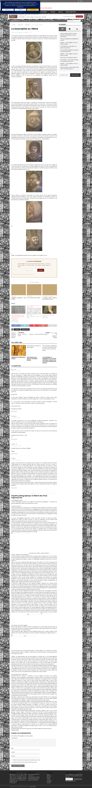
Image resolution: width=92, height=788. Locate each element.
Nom (12, 748)
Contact (60, 12)
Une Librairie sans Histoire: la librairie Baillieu (32, 358)
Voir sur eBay (79, 16)
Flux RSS (74, 781)
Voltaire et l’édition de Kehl (48, 315)
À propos (53, 12)
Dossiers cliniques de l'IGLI (33, 774)
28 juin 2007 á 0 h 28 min (15, 370)
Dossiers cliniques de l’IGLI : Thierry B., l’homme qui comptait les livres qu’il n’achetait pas (68, 35)
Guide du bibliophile (71, 12)
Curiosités (49, 780)
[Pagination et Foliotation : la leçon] (18, 350)
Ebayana (49, 777)
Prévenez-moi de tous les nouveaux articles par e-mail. (25, 762)
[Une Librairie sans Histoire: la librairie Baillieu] (34, 350)
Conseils (48, 782)
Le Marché (17, 329)
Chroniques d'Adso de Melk (34, 777)
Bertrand (13, 369)
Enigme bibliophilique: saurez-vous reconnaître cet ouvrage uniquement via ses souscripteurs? (17, 317)
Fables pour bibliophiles (33, 780)
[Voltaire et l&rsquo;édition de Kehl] (49, 310)
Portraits (20, 24)
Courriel (13, 752)
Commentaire (14, 738)
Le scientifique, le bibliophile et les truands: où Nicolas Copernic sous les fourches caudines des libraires (49, 360)
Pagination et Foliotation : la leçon (18, 357)
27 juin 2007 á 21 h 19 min (16, 460)
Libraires (26, 32)
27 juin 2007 (15, 32)
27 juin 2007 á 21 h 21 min (16, 445)
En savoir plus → (13, 782)
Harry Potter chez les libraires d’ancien (68, 57)
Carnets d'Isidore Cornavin (33, 778)
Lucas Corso (30, 775)
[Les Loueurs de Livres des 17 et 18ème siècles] (34, 311)
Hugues (21, 32)
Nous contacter (69, 781)
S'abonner (41, 270)
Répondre (15, 411)
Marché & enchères (42, 12)
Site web (13, 756)
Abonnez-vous (75, 75)
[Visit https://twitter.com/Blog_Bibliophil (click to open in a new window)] (81, 1)
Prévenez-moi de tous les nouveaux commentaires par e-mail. (26, 760)
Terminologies (25, 329)
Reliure (48, 774)
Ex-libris (48, 778)
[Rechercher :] (74, 20)
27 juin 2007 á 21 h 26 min (16, 417)
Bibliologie (49, 775)
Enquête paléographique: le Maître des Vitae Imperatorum (29, 497)
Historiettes (49, 781)
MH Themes (33, 786)
